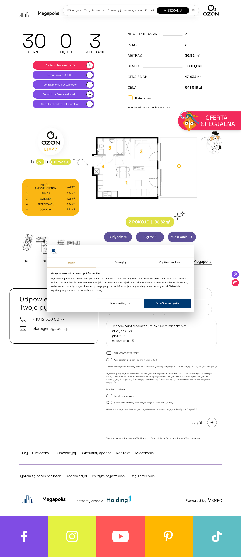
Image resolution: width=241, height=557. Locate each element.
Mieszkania (144, 452)
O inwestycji (66, 452)
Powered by (196, 500)
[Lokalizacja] (235, 274)
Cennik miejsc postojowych (60, 84)
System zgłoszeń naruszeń (40, 476)
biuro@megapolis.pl (51, 328)
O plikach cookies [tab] (169, 262)
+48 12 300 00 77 (48, 319)
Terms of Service (185, 438)
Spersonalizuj (118, 303)
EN (193, 10)
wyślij (197, 422)
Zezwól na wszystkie (167, 303)
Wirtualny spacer (133, 10)
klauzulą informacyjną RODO (144, 360)
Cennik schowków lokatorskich (60, 104)
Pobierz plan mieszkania (60, 65)
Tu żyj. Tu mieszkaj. (94, 10)
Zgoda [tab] (71, 262)
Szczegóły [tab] (121, 262)
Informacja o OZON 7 (60, 75)
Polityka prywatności (108, 476)
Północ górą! (74, 10)
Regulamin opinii (143, 476)
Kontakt (149, 10)
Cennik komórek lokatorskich (60, 94)
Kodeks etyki (76, 476)
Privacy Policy (165, 438)
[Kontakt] (235, 282)
